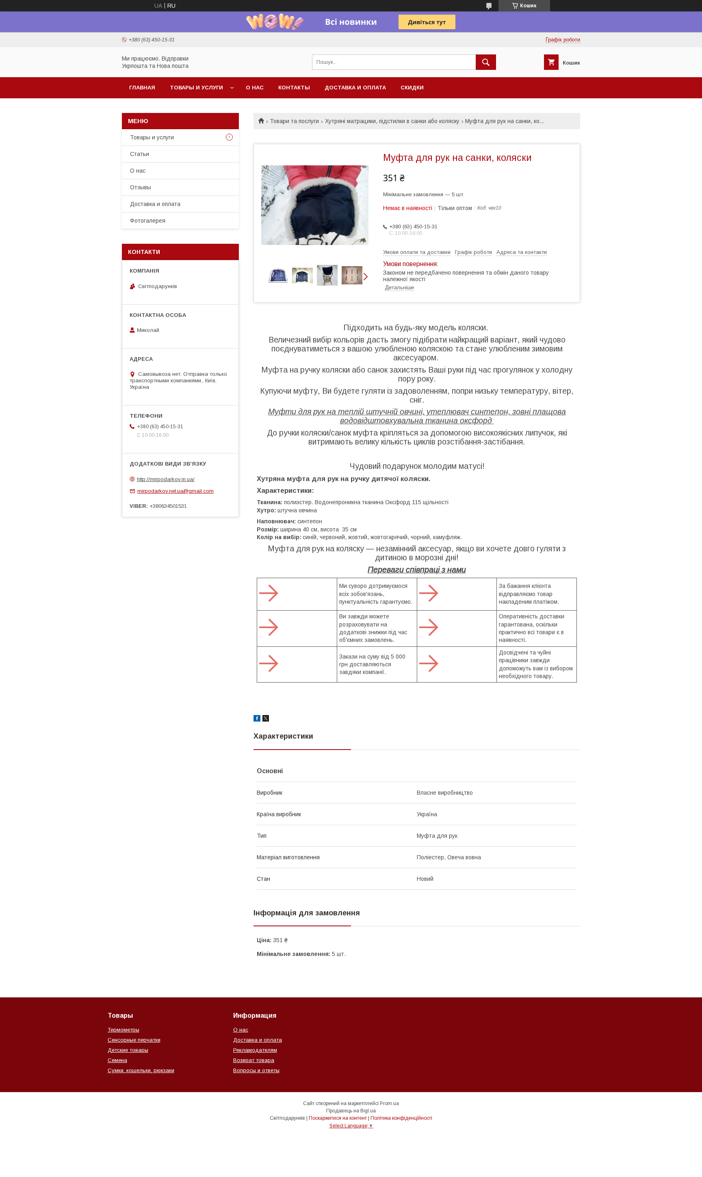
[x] (265, 719)
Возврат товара (253, 1060)
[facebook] (257, 719)
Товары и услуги (196, 88)
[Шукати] (486, 62)
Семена (117, 1060)
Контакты (294, 88)
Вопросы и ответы (256, 1070)
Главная (142, 88)
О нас (255, 88)
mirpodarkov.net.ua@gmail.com (175, 491)
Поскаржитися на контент (338, 1118)
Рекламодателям (255, 1050)
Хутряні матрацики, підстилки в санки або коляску (392, 121)
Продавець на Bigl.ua (351, 1111)
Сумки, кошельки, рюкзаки (141, 1070)
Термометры (123, 1030)
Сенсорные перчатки (134, 1040)
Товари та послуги (294, 121)
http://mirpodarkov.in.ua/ (166, 479)
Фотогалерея (147, 220)
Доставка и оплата (355, 88)
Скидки (412, 88)
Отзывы (140, 187)
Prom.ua (389, 1103)
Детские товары (128, 1050)
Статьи (139, 154)
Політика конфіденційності (401, 1118)
